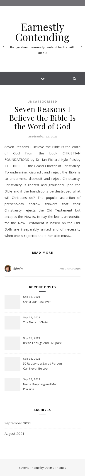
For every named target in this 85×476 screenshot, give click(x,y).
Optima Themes (55, 468)
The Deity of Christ (35, 322)
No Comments (69, 268)
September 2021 (18, 423)
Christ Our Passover (37, 302)
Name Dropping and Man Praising (40, 386)
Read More (42, 252)
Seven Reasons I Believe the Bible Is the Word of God (42, 117)
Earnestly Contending (42, 32)
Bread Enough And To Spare (42, 343)
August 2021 (14, 433)
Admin (18, 268)
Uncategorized (42, 101)
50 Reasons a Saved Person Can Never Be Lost (42, 365)
